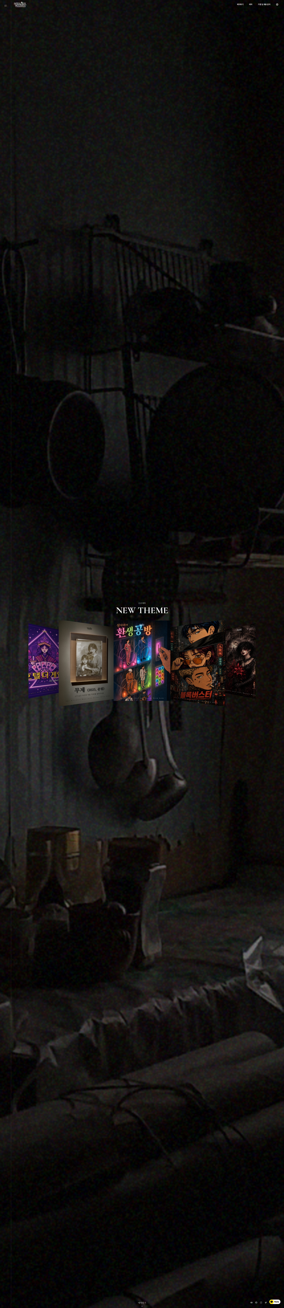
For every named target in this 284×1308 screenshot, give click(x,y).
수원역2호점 (239, 682)
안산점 (142, 666)
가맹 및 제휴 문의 (264, 4)
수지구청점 (44, 678)
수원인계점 (89, 679)
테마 (250, 4)
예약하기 (240, 4)
